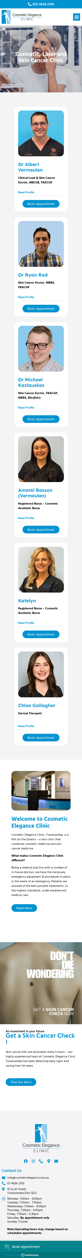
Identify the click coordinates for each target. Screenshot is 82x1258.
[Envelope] (56, 1161)
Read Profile (26, 192)
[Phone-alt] (41, 1161)
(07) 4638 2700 (43, 4)
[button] (76, 17)
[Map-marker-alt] (48, 1161)
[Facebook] (26, 1161)
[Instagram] (33, 1161)
